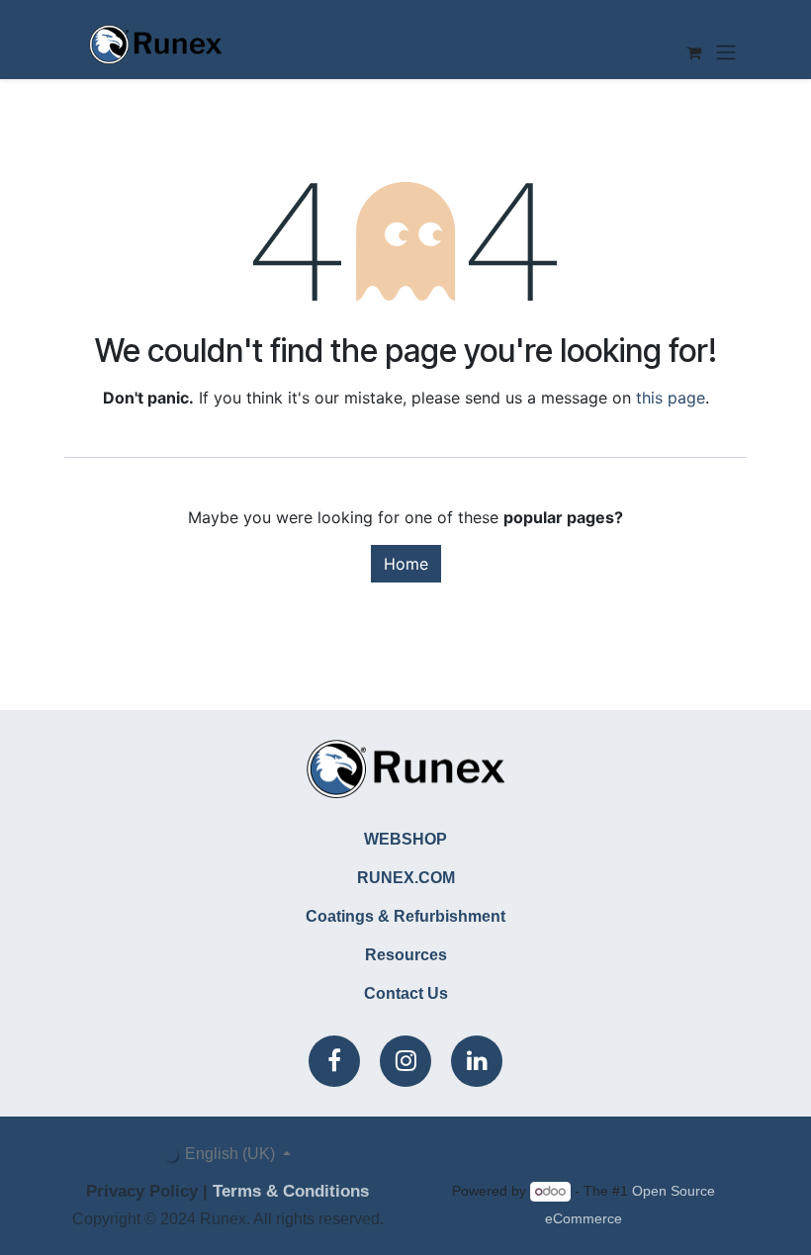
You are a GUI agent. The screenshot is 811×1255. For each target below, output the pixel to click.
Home (406, 564)
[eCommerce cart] (693, 52)
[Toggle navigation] (726, 52)
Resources (406, 954)
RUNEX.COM (406, 877)
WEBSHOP (405, 839)
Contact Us (406, 993)
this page (670, 397)
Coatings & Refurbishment (405, 916)
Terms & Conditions (291, 1191)
